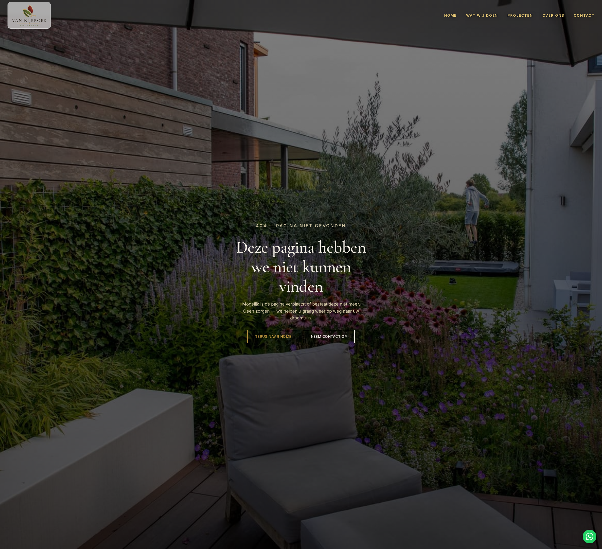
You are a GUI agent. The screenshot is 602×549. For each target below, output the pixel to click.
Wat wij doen (482, 15)
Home (450, 15)
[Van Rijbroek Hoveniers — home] (29, 15)
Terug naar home (273, 336)
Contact (584, 15)
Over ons (554, 15)
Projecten (520, 15)
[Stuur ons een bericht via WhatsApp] (589, 536)
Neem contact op (329, 336)
